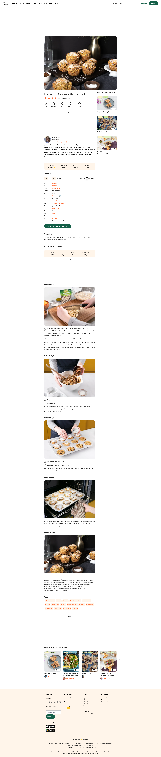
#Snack (58, 601)
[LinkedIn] (60, 702)
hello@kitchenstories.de (105, 743)
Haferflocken (56, 208)
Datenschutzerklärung (89, 702)
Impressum (86, 698)
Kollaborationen (68, 704)
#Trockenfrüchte (72, 605)
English (91, 714)
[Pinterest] (57, 702)
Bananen (55, 183)
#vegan (47, 605)
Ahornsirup (55, 216)
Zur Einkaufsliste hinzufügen (58, 226)
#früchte (75, 608)
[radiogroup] (52, 98)
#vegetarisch (86, 601)
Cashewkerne (56, 188)
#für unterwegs (49, 601)
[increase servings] (54, 178)
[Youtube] (54, 702)
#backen (65, 601)
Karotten (54, 186)
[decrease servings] (46, 178)
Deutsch (85, 714)
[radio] (45, 98)
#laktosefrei (48, 608)
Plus (67, 708)
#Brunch (81, 605)
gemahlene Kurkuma (58, 203)
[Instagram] (49, 702)
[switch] (88, 178)
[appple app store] (53, 727)
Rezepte (46, 34)
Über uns (66, 700)
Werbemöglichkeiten (107, 698)
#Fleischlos (57, 608)
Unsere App (67, 706)
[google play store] (53, 730)
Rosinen (54, 218)
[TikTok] (52, 702)
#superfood (55, 605)
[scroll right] (119, 659)
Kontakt (85, 706)
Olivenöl (54, 213)
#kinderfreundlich (75, 601)
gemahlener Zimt (57, 201)
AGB (84, 700)
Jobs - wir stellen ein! (70, 698)
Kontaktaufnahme (106, 702)
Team (65, 702)
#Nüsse (63, 605)
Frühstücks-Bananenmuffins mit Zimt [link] (73, 34)
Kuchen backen (58, 34)
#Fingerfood (67, 608)
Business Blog (105, 700)
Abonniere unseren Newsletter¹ (51, 707)
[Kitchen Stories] (5, 3)
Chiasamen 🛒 (56, 196)
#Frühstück (89, 605)
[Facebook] (47, 702)
